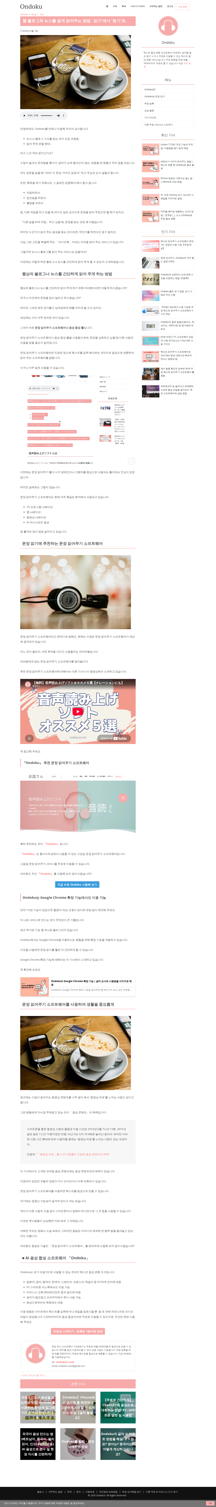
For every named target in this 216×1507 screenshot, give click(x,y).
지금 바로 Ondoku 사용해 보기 (77, 884)
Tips (42, 14)
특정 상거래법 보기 (131, 1491)
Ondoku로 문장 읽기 (154, 96)
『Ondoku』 (52, 844)
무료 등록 (182, 6)
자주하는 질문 (156, 6)
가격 (115, 6)
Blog (33, 14)
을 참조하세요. (77, 1503)
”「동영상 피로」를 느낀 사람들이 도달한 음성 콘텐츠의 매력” (73, 1154)
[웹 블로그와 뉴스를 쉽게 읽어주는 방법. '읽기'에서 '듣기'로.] (150, 149)
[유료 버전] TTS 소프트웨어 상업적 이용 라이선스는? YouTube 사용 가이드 (177, 340)
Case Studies (138, 6)
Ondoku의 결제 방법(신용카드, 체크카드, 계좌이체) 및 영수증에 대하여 (177, 325)
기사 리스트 (150, 117)
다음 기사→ (40, 1375)
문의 (78, 1491)
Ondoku (24, 14)
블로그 (40, 1491)
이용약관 (90, 1491)
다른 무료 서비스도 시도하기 (158, 124)
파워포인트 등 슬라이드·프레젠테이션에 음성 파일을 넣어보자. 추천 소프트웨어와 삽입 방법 (177, 390)
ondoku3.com (65, 1362)
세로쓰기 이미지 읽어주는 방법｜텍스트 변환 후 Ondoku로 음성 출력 (177, 165)
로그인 (170, 6)
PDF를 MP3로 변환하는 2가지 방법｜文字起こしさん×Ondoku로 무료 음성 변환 (177, 215)
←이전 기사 (26, 1375)
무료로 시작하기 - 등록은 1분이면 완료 (78, 1331)
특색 (124, 6)
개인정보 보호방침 (108, 1491)
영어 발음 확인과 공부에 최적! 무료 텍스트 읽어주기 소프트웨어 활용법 (177, 372)
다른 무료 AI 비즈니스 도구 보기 (162, 1491)
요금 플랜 (149, 110)
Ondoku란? (150, 89)
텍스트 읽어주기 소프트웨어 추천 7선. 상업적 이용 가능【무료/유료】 (177, 245)
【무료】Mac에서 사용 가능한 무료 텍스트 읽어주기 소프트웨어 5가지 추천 (177, 310)
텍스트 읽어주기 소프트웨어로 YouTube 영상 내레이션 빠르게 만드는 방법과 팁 (176, 355)
